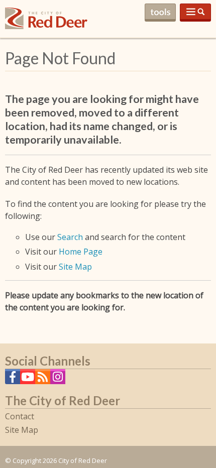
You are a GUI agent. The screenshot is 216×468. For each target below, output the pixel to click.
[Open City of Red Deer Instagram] (57, 379)
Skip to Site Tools (160, 13)
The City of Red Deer (46, 26)
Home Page (80, 251)
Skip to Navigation (195, 13)
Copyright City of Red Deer (60, 460)
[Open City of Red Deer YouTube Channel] (27, 379)
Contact (19, 416)
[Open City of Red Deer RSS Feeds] (42, 379)
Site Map (75, 266)
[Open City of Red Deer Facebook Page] (12, 379)
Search (70, 237)
